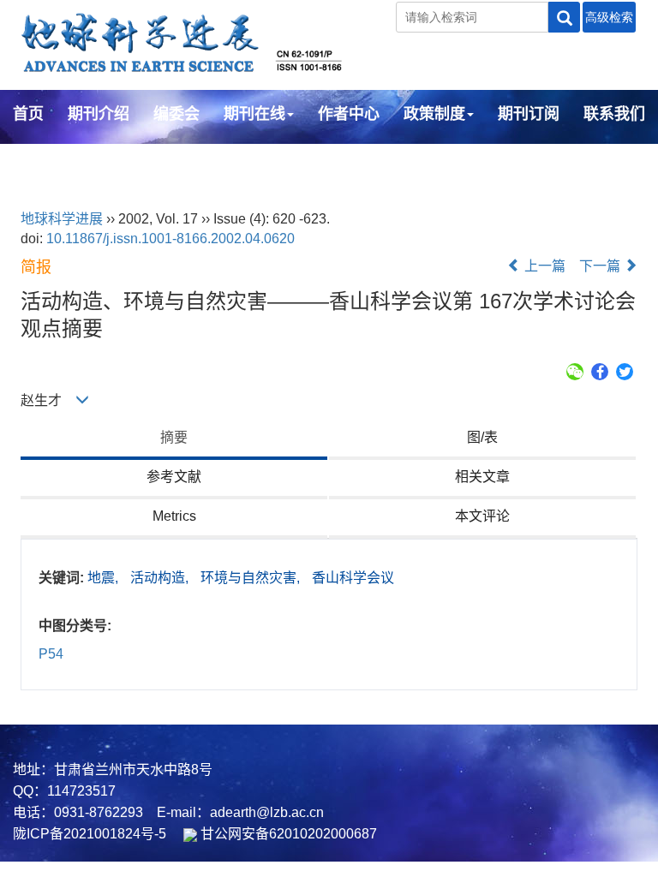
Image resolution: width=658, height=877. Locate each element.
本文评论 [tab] (482, 516)
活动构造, (161, 577)
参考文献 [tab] (174, 476)
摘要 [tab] (174, 437)
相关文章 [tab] (482, 476)
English (41, 160)
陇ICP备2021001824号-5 (89, 833)
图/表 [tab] (482, 437)
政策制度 (434, 113)
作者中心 (349, 113)
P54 (51, 654)
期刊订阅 (528, 113)
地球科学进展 (62, 219)
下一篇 (601, 266)
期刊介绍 (98, 113)
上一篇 (543, 266)
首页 (28, 113)
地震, (104, 577)
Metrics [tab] (174, 516)
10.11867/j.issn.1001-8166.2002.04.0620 (170, 238)
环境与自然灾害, (251, 577)
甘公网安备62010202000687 (287, 833)
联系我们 (614, 113)
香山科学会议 (353, 577)
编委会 (176, 113)
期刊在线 (254, 113)
